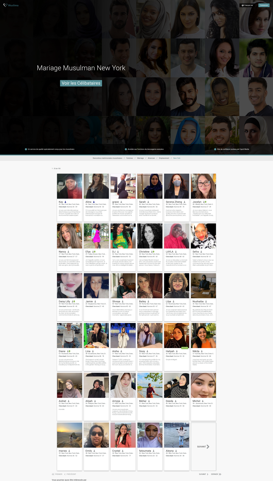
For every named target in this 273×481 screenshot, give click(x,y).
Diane (62, 351)
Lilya (168, 301)
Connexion (264, 5)
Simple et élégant (171, 359)
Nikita (196, 351)
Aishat (62, 401)
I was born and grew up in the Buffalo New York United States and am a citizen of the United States (203, 362)
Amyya (116, 401)
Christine (144, 251)
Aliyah (89, 401)
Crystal (116, 450)
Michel (196, 401)
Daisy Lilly (64, 301)
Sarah (142, 201)
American (151, 158)
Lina (88, 351)
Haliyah (170, 351)
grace (115, 201)
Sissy (142, 351)
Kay (61, 201)
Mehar (143, 401)
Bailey (142, 301)
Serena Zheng (174, 201)
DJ (113, 251)
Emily (89, 450)
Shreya (116, 301)
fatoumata (145, 450)
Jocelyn (197, 201)
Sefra (196, 251)
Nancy (62, 251)
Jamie (89, 301)
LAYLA (169, 251)
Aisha (115, 351)
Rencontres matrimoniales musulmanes (107, 158)
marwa (63, 450)
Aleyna (170, 450)
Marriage (140, 158)
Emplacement (164, 158)
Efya (88, 251)
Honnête (61, 409)
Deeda (169, 401)
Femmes (129, 158)
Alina (88, 201)
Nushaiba (198, 301)
